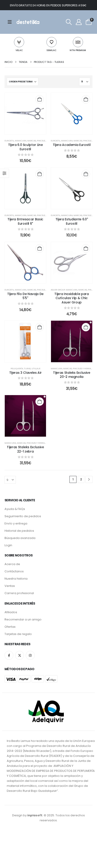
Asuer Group (58, 289)
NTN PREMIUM (78, 50)
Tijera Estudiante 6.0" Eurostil (71, 221)
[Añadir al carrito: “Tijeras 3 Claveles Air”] (39, 327)
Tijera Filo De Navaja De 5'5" (25, 296)
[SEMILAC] (51, 42)
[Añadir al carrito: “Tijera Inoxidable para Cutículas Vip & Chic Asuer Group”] (86, 248)
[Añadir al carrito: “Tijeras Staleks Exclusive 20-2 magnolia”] (86, 327)
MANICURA (20, 140)
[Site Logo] (28, 22)
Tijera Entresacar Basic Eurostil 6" (25, 221)
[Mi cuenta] (78, 22)
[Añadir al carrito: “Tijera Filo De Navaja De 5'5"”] (39, 248)
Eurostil (9, 140)
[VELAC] (19, 42)
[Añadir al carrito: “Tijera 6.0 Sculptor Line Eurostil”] (39, 99)
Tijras (27, 368)
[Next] (88, 479)
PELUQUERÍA (17, 368)
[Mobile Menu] (11, 22)
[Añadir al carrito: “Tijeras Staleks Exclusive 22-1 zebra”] (39, 401)
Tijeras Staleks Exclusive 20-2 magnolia (71, 374)
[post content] (25, 113)
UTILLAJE (36, 368)
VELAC (19, 50)
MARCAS (31, 140)
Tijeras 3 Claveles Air (25, 372)
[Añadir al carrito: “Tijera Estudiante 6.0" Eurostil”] (86, 174)
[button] (68, 22)
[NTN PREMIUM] (78, 42)
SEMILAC (51, 50)
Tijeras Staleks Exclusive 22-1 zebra (25, 449)
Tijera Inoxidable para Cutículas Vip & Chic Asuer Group (71, 298)
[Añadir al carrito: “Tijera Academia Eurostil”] (86, 99)
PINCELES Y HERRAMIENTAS (40, 442)
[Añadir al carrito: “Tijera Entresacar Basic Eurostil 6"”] (39, 174)
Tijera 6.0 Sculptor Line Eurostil (25, 147)
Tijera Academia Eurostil (72, 145)
